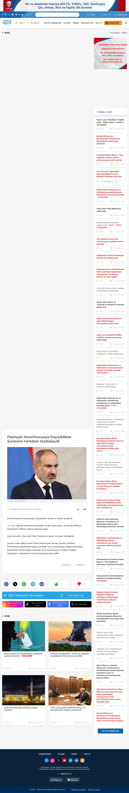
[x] (58, 760)
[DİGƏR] (125, 23)
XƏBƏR (76, 23)
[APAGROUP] (64, 773)
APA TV (98, 23)
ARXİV (74, 754)
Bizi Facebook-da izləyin (59, 604)
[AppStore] (73, 780)
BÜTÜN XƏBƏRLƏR (52, 23)
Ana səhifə (114, 33)
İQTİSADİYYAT (87, 23)
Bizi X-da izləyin (81, 604)
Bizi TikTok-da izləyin (37, 604)
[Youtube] (12, 15)
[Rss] (22, 15)
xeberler (80, 565)
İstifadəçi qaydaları (78, 789)
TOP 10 (87, 754)
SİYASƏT (67, 23)
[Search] (76, 15)
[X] (9, 15)
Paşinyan (66, 565)
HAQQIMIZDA (45, 754)
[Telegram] (16, 15)
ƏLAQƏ (61, 754)
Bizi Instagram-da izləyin (14, 604)
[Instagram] (6, 14)
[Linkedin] (19, 15)
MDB (124, 33)
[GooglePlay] (56, 780)
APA (9, 525)
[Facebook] (2, 14)
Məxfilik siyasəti (94, 789)
